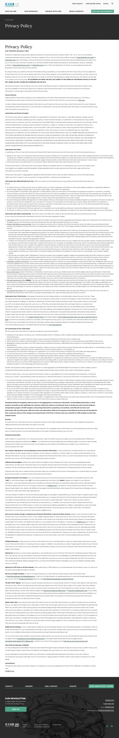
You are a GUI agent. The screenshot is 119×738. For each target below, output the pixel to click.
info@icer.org (52, 485)
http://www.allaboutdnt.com (77, 590)
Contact (9, 686)
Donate (105, 3)
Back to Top (113, 676)
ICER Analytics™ (77, 3)
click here (81, 100)
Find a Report (51, 686)
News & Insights (76, 11)
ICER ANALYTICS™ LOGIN (101, 686)
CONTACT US (109, 700)
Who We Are (10, 11)
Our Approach (31, 11)
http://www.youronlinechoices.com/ (76, 641)
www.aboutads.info (55, 325)
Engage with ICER (53, 11)
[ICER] (12, 725)
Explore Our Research (102, 11)
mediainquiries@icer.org (106, 710)
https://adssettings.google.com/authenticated (58, 579)
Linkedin (112, 726)
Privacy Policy (57, 724)
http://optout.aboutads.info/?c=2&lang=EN (19, 641)
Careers (29, 686)
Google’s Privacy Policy (36, 317)
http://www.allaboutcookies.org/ (54, 590)
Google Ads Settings (26, 579)
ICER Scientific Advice (93, 3)
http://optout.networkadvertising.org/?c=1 (31, 638)
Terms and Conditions (41, 724)
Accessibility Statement (42, 726)
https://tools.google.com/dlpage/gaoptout (21, 576)
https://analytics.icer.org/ (85, 57)
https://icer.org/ (10, 60)
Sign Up (15, 709)
